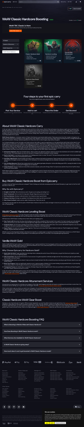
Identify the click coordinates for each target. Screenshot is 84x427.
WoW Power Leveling (22, 378)
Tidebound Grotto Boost (39, 374)
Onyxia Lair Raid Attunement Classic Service (50, 285)
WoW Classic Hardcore (9, 52)
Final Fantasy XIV (37, 392)
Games (15, 1)
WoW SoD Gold (69, 375)
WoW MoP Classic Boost (55, 372)
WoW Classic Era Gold (70, 374)
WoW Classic (9, 7)
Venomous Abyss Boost (39, 372)
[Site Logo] (6, 2)
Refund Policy (5, 374)
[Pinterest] (14, 407)
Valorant (52, 394)
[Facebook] (4, 407)
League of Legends (38, 395)
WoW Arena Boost (22, 376)
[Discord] (23, 407)
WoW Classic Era (7, 48)
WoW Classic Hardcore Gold (72, 378)
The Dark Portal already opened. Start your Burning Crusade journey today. (25, 27)
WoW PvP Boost (21, 375)
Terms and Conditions (6, 376)
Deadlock (4, 396)
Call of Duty (4, 394)
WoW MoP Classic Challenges (56, 379)
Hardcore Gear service (71, 303)
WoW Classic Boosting (43, 307)
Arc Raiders (4, 390)
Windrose (52, 396)
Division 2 (20, 394)
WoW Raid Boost (21, 374)
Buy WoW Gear (37, 381)
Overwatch (52, 388)
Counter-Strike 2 (5, 395)
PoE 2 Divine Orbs (70, 379)
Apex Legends (5, 388)
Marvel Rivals (37, 398)
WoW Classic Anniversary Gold (72, 376)
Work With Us (5, 382)
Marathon (36, 396)
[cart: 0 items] (80, 2)
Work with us (63, 1)
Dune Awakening (21, 396)
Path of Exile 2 (53, 391)
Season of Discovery (8, 44)
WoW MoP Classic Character (56, 378)
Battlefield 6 (4, 392)
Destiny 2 (20, 390)
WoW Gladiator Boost (38, 379)
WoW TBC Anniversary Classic (72, 390)
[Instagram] (9, 407)
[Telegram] (19, 407)
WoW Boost (20, 372)
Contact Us (4, 379)
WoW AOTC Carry (37, 375)
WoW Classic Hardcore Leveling (10, 215)
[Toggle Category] (17, 44)
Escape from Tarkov (38, 390)
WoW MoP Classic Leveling (55, 374)
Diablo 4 (20, 392)
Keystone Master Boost (39, 378)
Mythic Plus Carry (22, 379)
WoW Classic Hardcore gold (12, 273)
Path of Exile (52, 390)
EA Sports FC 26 (37, 388)
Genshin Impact (53, 398)
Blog (78, 407)
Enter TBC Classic (14, 31)
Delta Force (20, 388)
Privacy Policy (5, 372)
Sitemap (4, 381)
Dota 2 (19, 395)
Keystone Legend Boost (39, 376)
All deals (5, 40)
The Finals (52, 392)
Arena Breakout (5, 391)
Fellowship (36, 391)
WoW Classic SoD (69, 394)
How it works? (77, 8)
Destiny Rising (21, 391)
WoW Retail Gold (69, 372)
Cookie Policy (5, 375)
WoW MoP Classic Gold (55, 376)
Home (3, 7)
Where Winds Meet (54, 395)
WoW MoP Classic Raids (55, 375)
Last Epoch (36, 394)
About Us (4, 378)
